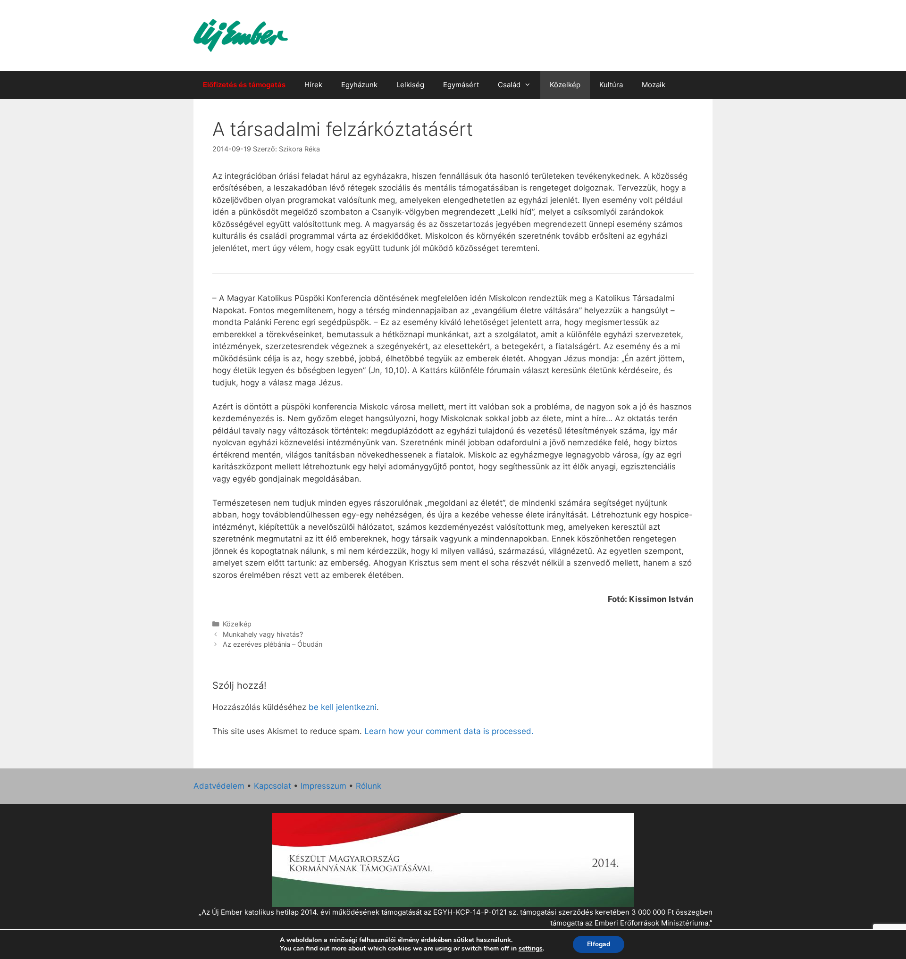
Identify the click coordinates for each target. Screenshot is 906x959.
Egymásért (461, 84)
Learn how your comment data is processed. (449, 731)
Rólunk (368, 786)
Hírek (313, 84)
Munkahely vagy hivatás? (263, 634)
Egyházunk (359, 84)
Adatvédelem (218, 786)
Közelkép (565, 84)
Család (509, 84)
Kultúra (611, 84)
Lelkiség (410, 84)
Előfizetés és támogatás (244, 84)
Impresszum (323, 786)
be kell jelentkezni (343, 707)
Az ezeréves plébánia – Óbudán (272, 644)
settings (531, 948)
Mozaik (653, 84)
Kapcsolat (272, 786)
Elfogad (598, 944)
